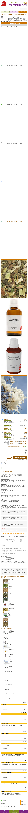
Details (6, 582)
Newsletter (7, 689)
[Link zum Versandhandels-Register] (5, 802)
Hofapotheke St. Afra (10, 422)
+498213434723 (8, 684)
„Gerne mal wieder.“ (6, 714)
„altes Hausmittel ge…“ (7, 791)
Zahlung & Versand (9, 693)
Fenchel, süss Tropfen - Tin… (10, 586)
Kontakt (6, 680)
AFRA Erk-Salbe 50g (9, 615)
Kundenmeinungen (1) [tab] (14, 25)
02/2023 (25, 738)
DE (13, 421)
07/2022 (25, 709)
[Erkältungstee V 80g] (5, 610)
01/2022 (25, 748)
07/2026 (25, 787)
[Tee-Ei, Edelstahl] (5, 641)
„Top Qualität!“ (5, 752)
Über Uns (7, 676)
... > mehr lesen (4, 709)
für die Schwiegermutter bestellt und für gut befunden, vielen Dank (12, 783)
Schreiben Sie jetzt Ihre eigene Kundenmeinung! (14, 533)
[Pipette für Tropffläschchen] (5, 661)
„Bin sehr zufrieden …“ (7, 743)
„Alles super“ (5, 723)
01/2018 (25, 777)
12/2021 (25, 758)
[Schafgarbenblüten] (5, 624)
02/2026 (25, 719)
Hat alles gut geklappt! (5, 715)
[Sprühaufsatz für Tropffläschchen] (5, 666)
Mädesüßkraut (4, 462)
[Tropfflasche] (5, 651)
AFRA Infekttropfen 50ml (11, 604)
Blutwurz (10, 618)
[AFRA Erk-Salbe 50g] (5, 615)
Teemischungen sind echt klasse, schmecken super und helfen (12, 725)
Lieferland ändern (23, 804)
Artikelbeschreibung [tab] (14, 23)
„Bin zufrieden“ (5, 704)
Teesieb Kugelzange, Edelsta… (11, 631)
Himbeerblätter (11, 598)
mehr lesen (5, 565)
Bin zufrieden (4, 556)
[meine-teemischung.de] (14, 3)
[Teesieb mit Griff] (5, 636)
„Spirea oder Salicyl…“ (7, 772)
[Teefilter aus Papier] (5, 646)
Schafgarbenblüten (12, 622)
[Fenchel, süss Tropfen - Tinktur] (5, 586)
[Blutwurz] (5, 619)
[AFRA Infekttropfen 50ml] (5, 605)
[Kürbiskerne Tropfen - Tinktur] (5, 595)
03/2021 (25, 767)
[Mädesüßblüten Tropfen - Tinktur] (5, 590)
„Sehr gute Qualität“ (6, 733)
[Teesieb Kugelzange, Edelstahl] (5, 632)
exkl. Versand (25, 459)
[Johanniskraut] (5, 581)
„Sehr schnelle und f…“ (7, 762)
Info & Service (8, 698)
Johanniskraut (11, 579)
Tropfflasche (11, 649)
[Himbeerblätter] (5, 600)
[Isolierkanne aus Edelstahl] (5, 656)
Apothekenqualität (9, 671)
